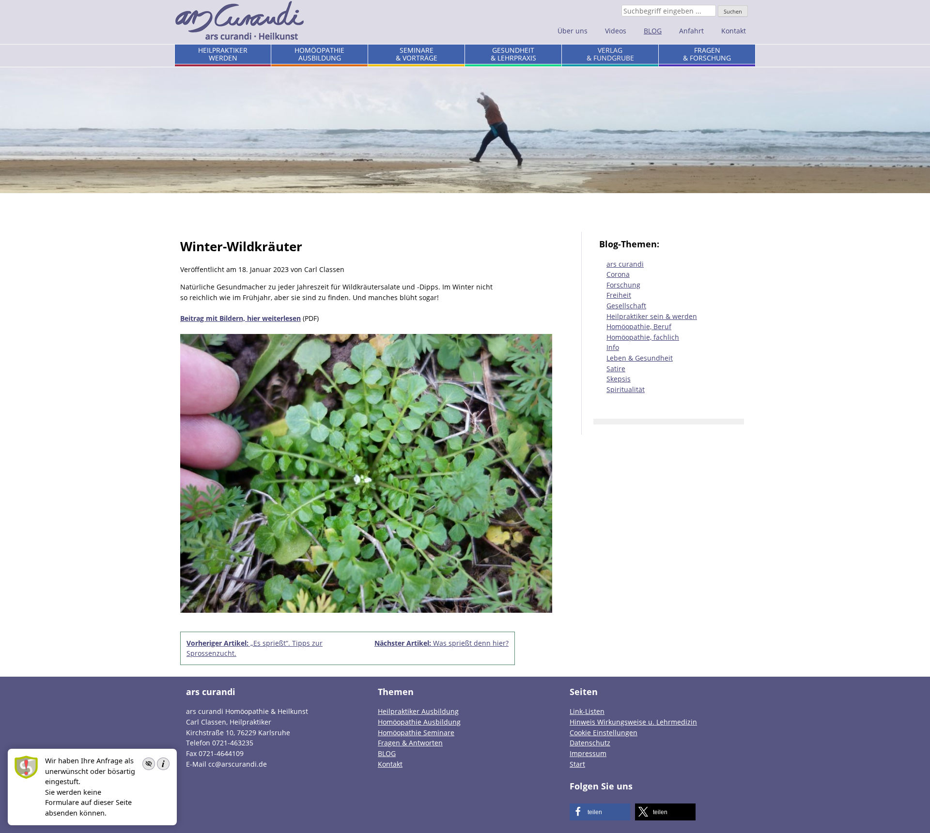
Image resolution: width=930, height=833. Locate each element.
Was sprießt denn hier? (441, 643)
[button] (600, 811)
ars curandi (625, 264)
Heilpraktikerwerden (223, 53)
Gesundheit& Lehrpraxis (513, 53)
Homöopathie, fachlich (642, 337)
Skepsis (618, 378)
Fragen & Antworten (410, 742)
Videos (615, 30)
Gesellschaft (626, 305)
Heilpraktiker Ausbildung (418, 711)
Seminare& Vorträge (416, 53)
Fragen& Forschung (707, 53)
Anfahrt (691, 30)
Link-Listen (587, 711)
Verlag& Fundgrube (610, 53)
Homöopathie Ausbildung (419, 722)
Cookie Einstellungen (603, 732)
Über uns (573, 30)
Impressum (588, 753)
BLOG (653, 30)
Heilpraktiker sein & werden (651, 316)
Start (577, 764)
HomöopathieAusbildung (319, 53)
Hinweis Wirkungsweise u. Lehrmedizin (633, 722)
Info (612, 347)
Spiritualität (625, 389)
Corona (618, 274)
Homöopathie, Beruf (638, 326)
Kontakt (733, 30)
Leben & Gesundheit (639, 358)
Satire (615, 368)
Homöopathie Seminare (416, 732)
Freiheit (618, 295)
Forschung (623, 284)
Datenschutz (590, 742)
